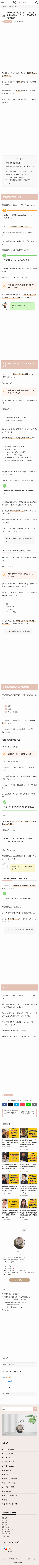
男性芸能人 (7, 1491)
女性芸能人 (7, 1470)
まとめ (8, 183)
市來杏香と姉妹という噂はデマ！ (21, 180)
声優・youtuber (9, 1466)
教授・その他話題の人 (11, 1479)
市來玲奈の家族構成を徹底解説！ (18, 174)
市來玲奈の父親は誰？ (14, 163)
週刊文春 (4, 1518)
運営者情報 (11, 1559)
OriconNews (6, 1536)
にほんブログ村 (7, 1381)
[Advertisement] (19, 48)
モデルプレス (6, 1534)
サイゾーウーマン (7, 1529)
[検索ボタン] (36, 2)
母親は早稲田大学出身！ (18, 177)
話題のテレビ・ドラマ (11, 1504)
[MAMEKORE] (19, 2)
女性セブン (5, 1525)
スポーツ (7, 1458)
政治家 (6, 1474)
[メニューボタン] (2, 2)
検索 (24, 1230)
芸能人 (6, 1500)
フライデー (5, 1520)
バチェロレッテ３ (10, 1462)
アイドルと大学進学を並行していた (21, 171)
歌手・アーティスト (10, 1483)
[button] (4, 1104)
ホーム (5, 1559)
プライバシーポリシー (21, 1559)
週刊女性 (4, 1522)
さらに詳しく (19, 1280)
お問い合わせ (31, 1559)
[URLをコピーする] (34, 1104)
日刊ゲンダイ (6, 1527)
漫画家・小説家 (9, 1487)
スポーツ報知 (6, 1531)
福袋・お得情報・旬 (10, 1495)
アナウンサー (7, 21)
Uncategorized (9, 1449)
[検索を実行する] (35, 1409)
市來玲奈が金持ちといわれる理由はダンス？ (18, 1297)
